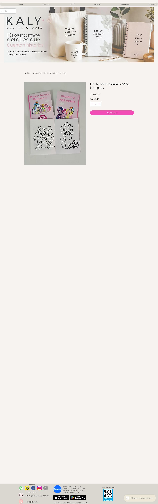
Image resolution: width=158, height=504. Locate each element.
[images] (33, 488)
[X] (45, 488)
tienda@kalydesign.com (37, 495)
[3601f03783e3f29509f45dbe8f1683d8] (21, 495)
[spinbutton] (96, 104)
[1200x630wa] (27, 488)
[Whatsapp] (21, 488)
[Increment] (99, 104)
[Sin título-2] (39, 488)
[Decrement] (92, 104)
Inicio (26, 73)
